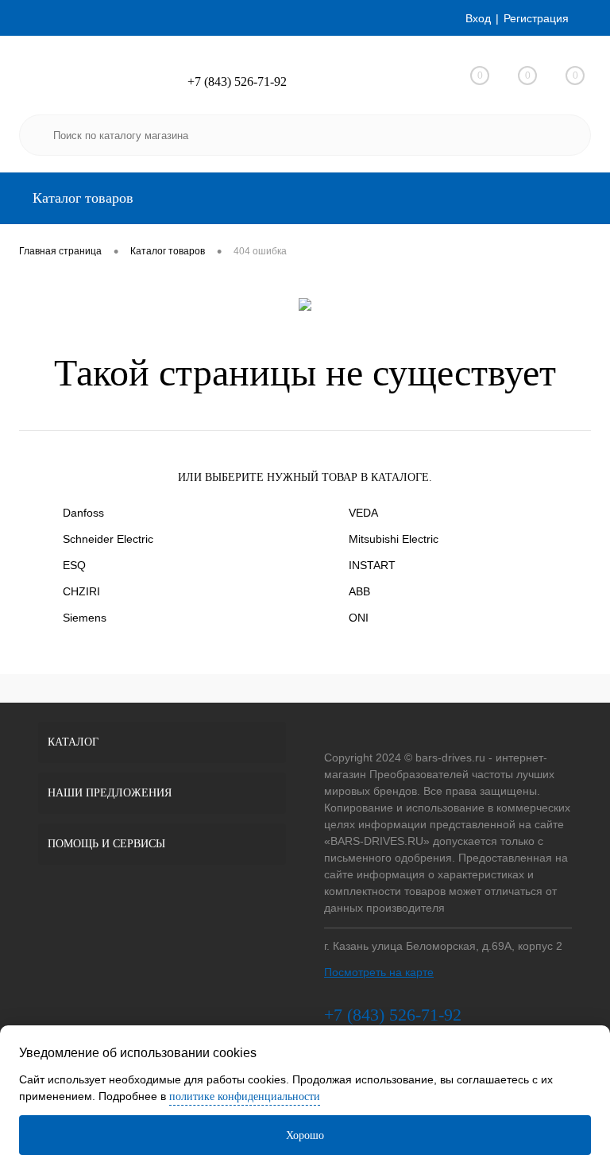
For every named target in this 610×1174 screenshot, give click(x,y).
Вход (478, 18)
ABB (359, 591)
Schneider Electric (108, 539)
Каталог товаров (81, 198)
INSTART (372, 565)
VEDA (363, 512)
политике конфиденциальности (244, 1096)
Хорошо (305, 1135)
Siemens (84, 617)
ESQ (74, 565)
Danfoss (83, 512)
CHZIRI (81, 591)
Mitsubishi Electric (393, 539)
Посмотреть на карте (379, 972)
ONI (359, 617)
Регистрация (536, 18)
